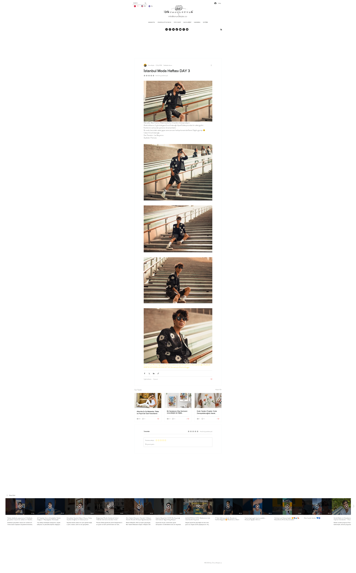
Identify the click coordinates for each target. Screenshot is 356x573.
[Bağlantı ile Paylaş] (158, 373)
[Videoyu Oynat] (20, 506)
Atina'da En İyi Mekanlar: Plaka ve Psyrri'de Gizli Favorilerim (148, 412)
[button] (11, 495)
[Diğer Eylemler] (211, 65)
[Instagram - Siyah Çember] (166, 29)
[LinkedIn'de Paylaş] (154, 373)
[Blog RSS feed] (221, 29)
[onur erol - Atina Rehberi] (148, 400)
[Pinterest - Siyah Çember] (183, 29)
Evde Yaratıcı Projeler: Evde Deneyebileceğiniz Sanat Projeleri (207, 412)
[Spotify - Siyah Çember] (187, 29)
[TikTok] (177, 29)
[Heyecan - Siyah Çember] (173, 29)
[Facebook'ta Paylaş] (144, 373)
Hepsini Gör (218, 389)
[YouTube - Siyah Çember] (180, 29)
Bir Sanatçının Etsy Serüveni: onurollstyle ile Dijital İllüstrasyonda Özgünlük (177, 412)
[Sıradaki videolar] (353, 506)
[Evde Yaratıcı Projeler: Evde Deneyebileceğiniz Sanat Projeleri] (208, 400)
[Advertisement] (33, 568)
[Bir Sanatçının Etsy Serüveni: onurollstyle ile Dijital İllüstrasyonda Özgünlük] (178, 400)
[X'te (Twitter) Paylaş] (149, 373)
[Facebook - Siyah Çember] (170, 29)
